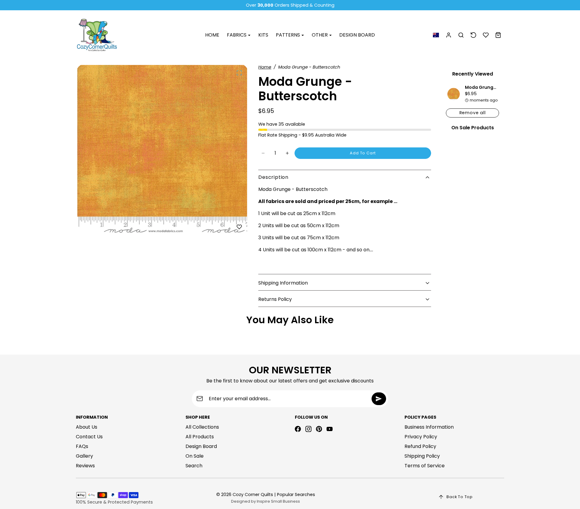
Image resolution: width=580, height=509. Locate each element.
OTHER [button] (320, 34)
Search (193, 465)
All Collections (202, 427)
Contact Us (89, 436)
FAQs (82, 446)
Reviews (85, 465)
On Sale (194, 456)
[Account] (449, 35)
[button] (436, 35)
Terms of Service (424, 465)
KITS (263, 34)
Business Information (429, 427)
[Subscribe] (379, 398)
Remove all (472, 113)
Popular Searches (296, 494)
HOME (212, 34)
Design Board (201, 446)
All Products (199, 436)
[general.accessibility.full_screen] (239, 72)
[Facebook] (298, 429)
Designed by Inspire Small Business (265, 501)
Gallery (84, 456)
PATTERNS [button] (288, 34)
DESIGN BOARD (357, 34)
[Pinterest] (319, 429)
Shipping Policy (422, 456)
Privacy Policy (420, 436)
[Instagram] (308, 429)
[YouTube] (330, 429)
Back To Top (459, 496)
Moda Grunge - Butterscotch (498, 87)
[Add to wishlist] (239, 227)
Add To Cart (363, 153)
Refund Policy (420, 446)
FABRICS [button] (237, 34)
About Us (86, 427)
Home (264, 67)
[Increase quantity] (287, 153)
